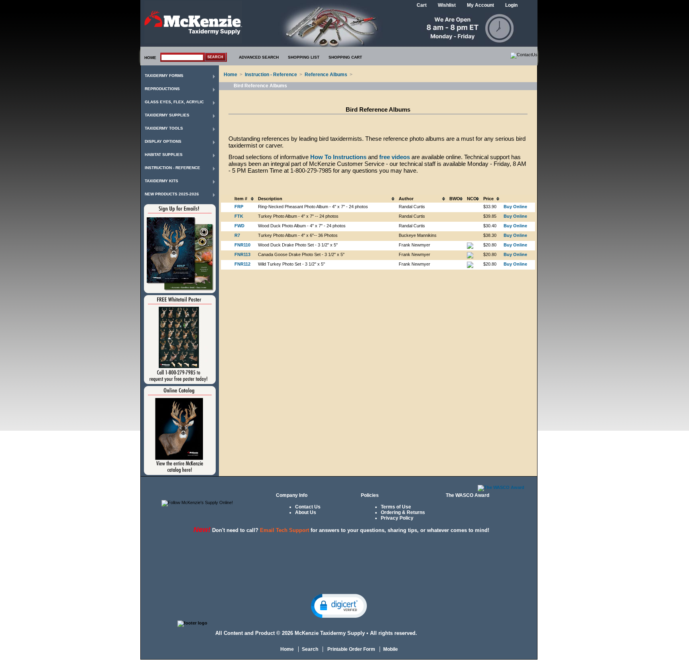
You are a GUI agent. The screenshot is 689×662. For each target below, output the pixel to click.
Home (230, 74)
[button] (339, 605)
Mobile (390, 649)
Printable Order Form (350, 649)
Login (511, 5)
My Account (480, 5)
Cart (422, 5)
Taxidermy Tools (164, 128)
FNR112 (242, 264)
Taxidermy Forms (164, 75)
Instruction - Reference (172, 168)
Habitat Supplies (164, 154)
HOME (150, 57)
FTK (238, 216)
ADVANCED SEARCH (259, 57)
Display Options (163, 141)
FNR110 (242, 244)
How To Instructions (338, 157)
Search (310, 649)
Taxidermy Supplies (167, 115)
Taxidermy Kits (161, 181)
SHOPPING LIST (303, 57)
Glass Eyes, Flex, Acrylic (174, 102)
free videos (394, 157)
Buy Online (515, 206)
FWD (239, 225)
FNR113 (242, 254)
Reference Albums (326, 74)
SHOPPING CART (345, 57)
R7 (237, 235)
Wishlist (447, 5)
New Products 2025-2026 (172, 194)
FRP (238, 206)
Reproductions (162, 89)
